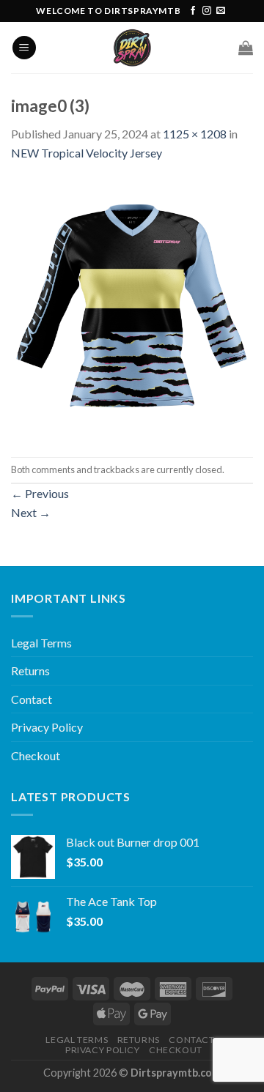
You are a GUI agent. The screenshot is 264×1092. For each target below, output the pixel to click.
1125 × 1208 (195, 134)
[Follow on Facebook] (192, 11)
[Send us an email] (220, 11)
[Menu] (24, 48)
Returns (30, 670)
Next (31, 512)
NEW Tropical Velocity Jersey (86, 153)
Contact (31, 699)
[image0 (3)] (132, 308)
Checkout (35, 755)
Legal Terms (41, 643)
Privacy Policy (47, 727)
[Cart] (245, 47)
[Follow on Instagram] (206, 11)
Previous (40, 493)
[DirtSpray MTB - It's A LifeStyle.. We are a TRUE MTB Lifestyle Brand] (132, 47)
